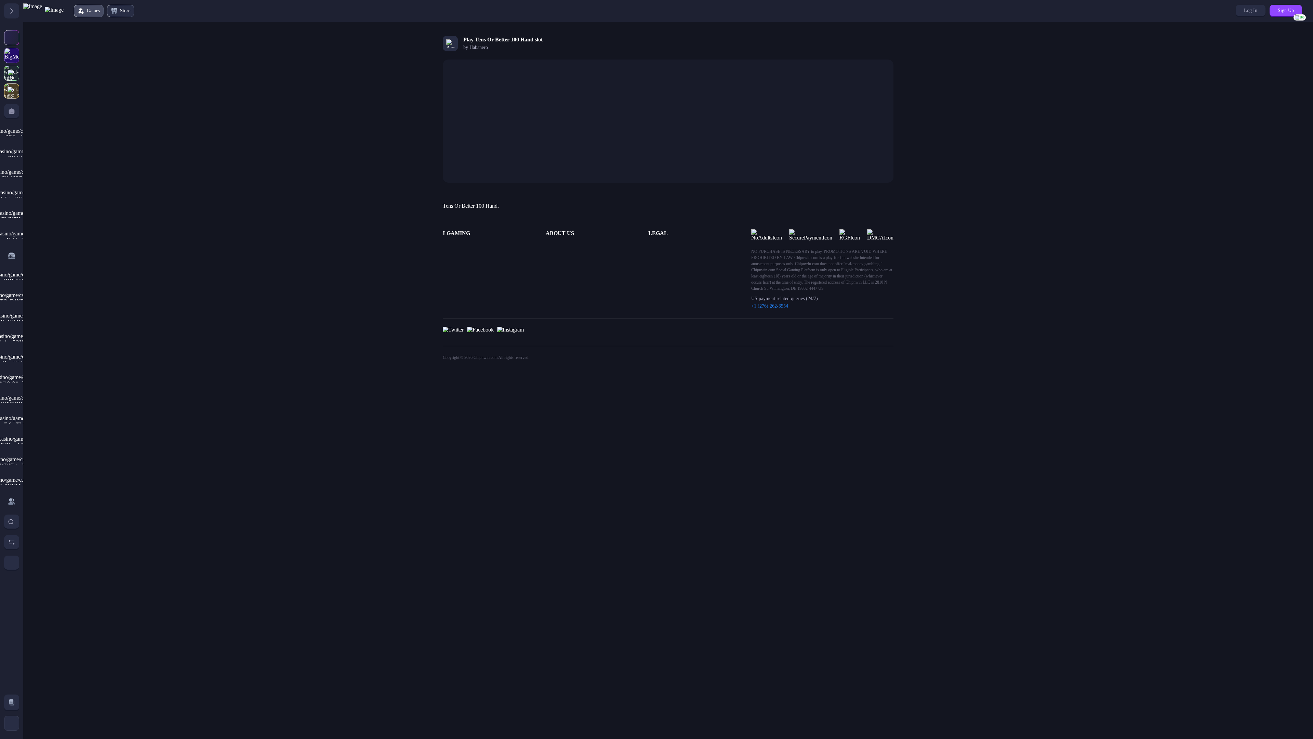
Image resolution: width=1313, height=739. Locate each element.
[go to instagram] (510, 332)
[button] (1250, 10)
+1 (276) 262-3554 (769, 306)
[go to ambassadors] (11, 501)
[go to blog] (11, 702)
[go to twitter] (453, 332)
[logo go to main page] (43, 10)
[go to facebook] (480, 332)
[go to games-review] (11, 255)
